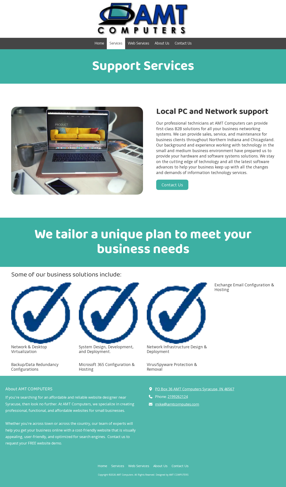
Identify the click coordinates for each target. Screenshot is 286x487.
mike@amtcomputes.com (177, 404)
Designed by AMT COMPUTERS (172, 474)
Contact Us (172, 184)
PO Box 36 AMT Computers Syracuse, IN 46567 (194, 389)
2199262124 (178, 396)
